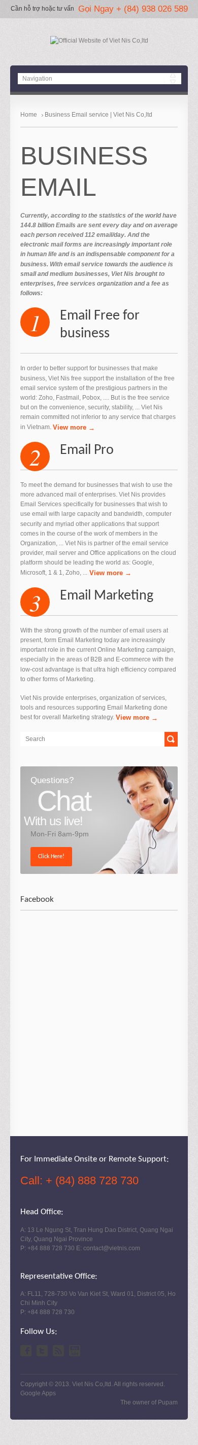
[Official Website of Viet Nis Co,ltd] (99, 40)
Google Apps (38, 1393)
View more (70, 427)
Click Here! (51, 857)
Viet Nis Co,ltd (91, 1384)
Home (28, 114)
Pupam (168, 1402)
